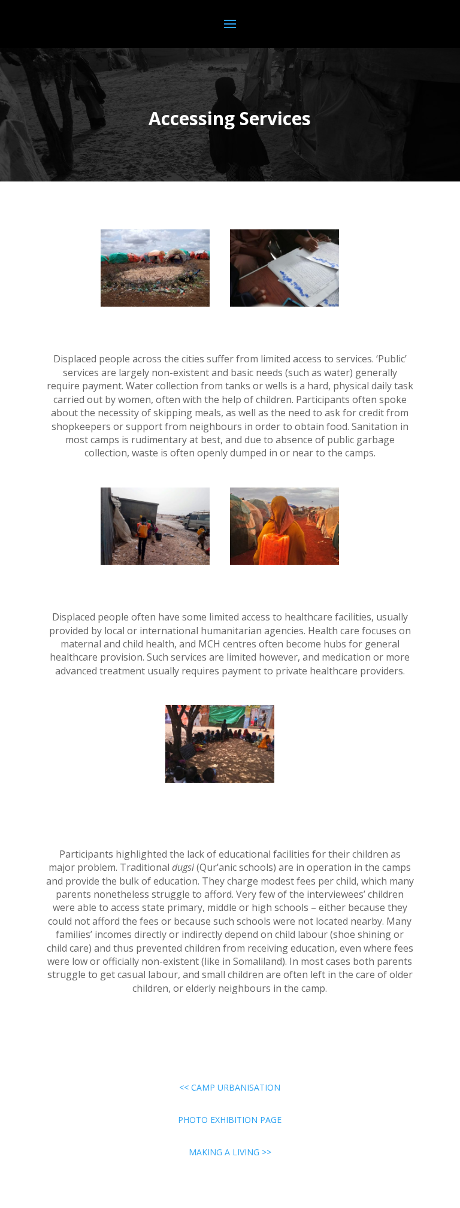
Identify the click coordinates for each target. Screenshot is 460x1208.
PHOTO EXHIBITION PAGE (230, 1119)
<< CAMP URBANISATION (229, 1087)
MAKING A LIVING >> (230, 1152)
